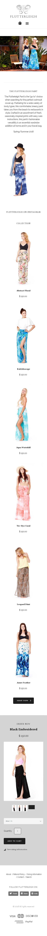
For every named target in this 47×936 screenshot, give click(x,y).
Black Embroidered (23, 729)
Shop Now (22, 700)
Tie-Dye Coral (23, 526)
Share (26, 893)
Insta (35, 893)
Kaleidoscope (23, 369)
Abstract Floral (23, 290)
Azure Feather (23, 682)
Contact (20, 877)
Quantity (8, 831)
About (8, 874)
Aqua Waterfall (23, 447)
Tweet (15, 893)
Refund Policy (19, 874)
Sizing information (34, 874)
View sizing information (17, 849)
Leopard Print (23, 604)
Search (29, 877)
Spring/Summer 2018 (24, 131)
